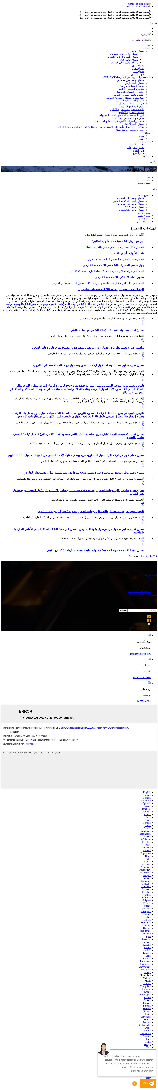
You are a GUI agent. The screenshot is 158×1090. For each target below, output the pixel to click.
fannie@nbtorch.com (138, 3)
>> (144, 556)
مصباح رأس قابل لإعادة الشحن (122, 56)
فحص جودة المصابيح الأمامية (129, 118)
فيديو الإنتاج (138, 150)
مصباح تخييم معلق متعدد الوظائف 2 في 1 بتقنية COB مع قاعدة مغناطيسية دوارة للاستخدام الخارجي (83, 472)
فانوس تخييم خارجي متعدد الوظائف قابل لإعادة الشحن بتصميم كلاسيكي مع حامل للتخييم (90, 511)
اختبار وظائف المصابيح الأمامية (128, 94)
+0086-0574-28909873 (137, 6)
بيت (149, 45)
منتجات (147, 48)
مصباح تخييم (138, 68)
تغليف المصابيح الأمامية (132, 106)
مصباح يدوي (138, 65)
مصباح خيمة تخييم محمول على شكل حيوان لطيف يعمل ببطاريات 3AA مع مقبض (95, 550)
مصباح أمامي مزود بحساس (124, 54)
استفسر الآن (150, 575)
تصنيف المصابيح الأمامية (132, 86)
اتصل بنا (147, 156)
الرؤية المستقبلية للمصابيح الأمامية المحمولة (122, 115)
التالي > (149, 556)
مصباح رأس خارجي (134, 83)
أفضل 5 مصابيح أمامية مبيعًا (130, 130)
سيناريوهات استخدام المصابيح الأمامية (125, 97)
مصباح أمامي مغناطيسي (131, 210)
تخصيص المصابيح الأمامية (131, 112)
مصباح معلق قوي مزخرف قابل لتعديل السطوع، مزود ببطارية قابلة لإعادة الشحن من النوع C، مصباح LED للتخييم (76, 455)
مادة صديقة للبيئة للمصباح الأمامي (127, 109)
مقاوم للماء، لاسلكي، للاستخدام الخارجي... (118, 277)
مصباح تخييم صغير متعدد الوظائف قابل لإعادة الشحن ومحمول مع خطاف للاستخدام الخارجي (88, 365)
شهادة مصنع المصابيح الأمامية (129, 103)
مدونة (148, 133)
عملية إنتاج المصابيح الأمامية (130, 100)
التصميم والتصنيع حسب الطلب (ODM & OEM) (127, 77)
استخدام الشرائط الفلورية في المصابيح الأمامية (120, 121)
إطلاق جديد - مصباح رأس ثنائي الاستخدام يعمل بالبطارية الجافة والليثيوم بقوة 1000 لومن (100, 127)
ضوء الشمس (137, 74)
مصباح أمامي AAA (128, 59)
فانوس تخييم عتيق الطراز (37, 304)
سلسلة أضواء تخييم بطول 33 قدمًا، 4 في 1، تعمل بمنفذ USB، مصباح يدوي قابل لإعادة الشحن (88, 347)
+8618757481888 (142, 677)
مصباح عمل (138, 71)
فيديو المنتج (138, 153)
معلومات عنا (144, 141)
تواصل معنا (151, 161)
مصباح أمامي (137, 51)
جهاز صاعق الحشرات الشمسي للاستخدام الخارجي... (112, 265)
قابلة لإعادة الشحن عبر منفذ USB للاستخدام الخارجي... (111, 289)
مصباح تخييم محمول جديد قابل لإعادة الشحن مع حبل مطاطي (107, 329)
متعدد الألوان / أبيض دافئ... (128, 253)
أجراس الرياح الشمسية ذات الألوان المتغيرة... (116, 241)
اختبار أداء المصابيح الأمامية (130, 92)
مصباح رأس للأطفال (133, 124)
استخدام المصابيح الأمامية (131, 89)
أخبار (141, 138)
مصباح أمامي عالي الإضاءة (124, 62)
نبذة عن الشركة (136, 144)
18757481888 (144, 701)
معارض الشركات (135, 147)
